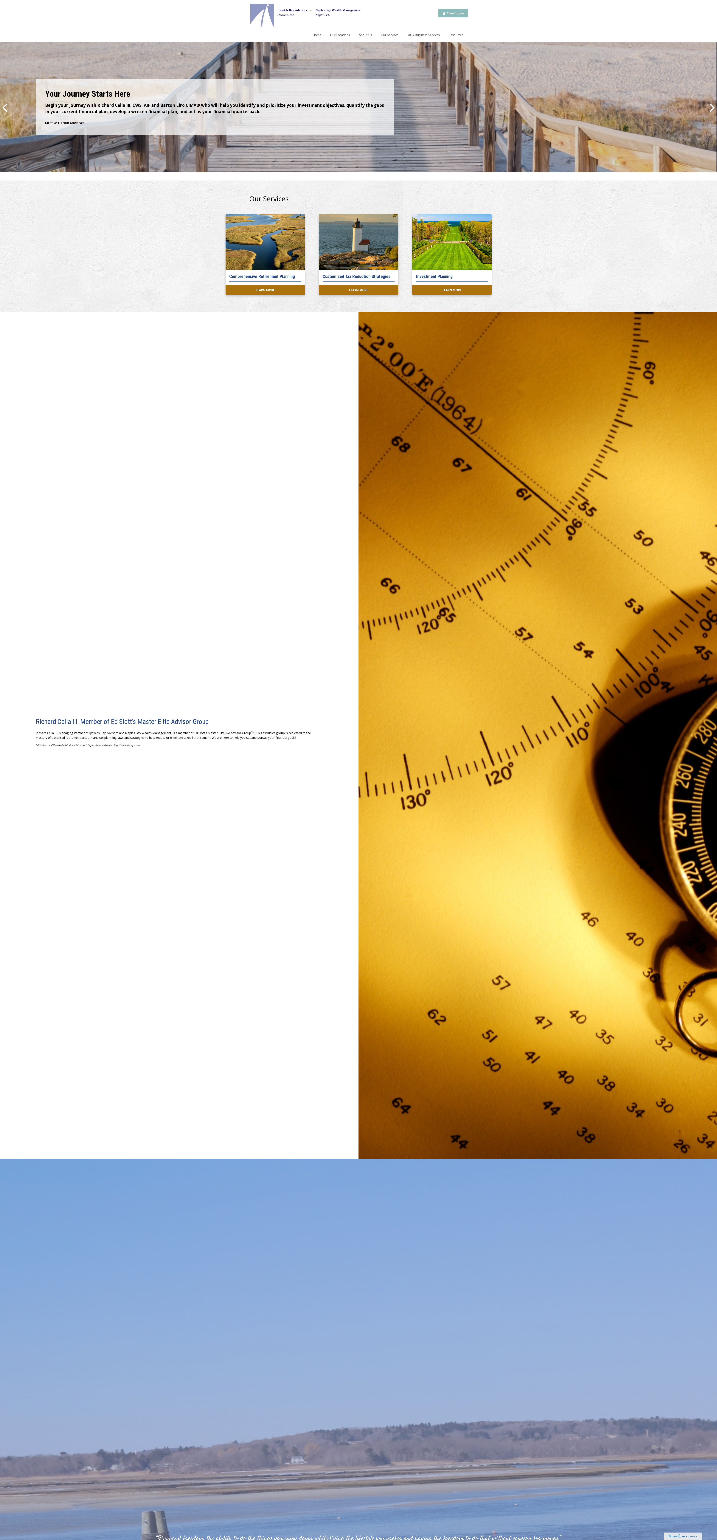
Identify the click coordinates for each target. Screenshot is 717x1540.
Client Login (455, 13)
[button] (317, 35)
